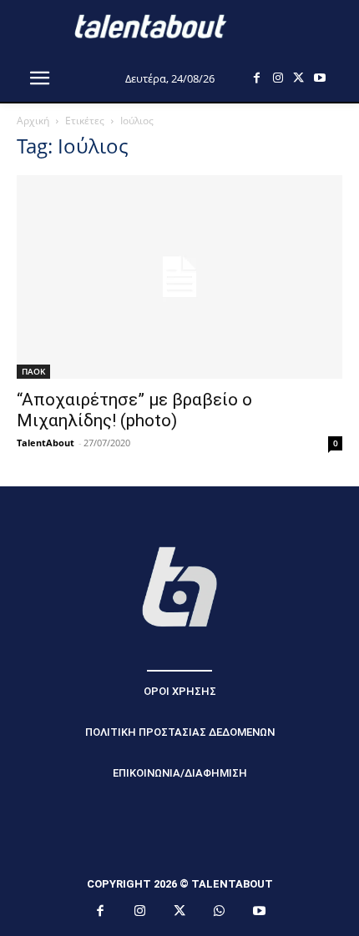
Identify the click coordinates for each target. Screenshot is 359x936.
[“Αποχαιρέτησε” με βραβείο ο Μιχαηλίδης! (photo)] (179, 277)
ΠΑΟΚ (33, 371)
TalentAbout (45, 442)
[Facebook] (256, 78)
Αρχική (33, 120)
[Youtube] (319, 78)
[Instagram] (277, 78)
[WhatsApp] (219, 912)
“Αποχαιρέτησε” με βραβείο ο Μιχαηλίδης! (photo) (134, 410)
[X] (298, 78)
